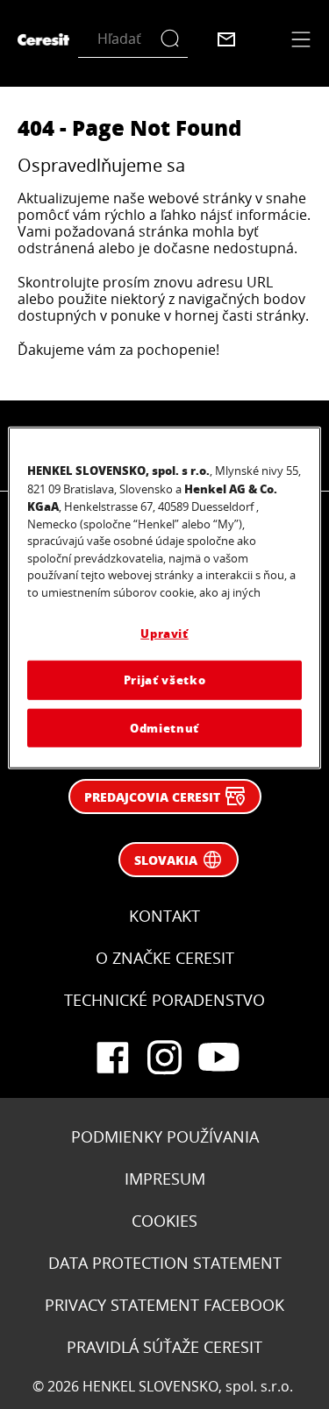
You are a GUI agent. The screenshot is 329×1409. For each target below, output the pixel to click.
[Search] (174, 39)
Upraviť (164, 633)
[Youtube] (217, 1057)
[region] (164, 598)
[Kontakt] (226, 39)
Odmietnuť (164, 727)
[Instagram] (165, 1057)
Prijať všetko (164, 679)
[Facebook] (112, 1057)
